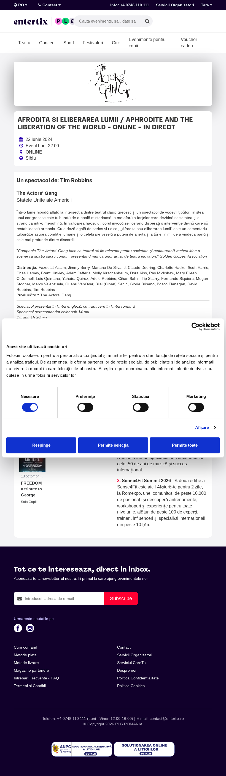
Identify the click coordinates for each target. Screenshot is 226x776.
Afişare (202, 427)
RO (21, 4)
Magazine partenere (31, 670)
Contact (49, 4)
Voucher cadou (189, 42)
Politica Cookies (131, 685)
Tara (205, 4)
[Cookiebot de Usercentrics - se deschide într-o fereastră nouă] (195, 327)
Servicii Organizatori (175, 4)
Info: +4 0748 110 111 (129, 4)
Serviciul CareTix (131, 662)
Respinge (41, 445)
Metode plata (25, 654)
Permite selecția (113, 445)
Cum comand (25, 647)
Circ (116, 42)
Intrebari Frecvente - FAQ (36, 678)
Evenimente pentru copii (147, 42)
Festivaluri (93, 42)
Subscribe (121, 598)
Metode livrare (26, 662)
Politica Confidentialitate (138, 678)
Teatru (24, 42)
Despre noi (126, 670)
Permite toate (185, 445)
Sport (68, 42)
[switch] (85, 407)
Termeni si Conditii (30, 685)
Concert (47, 42)
